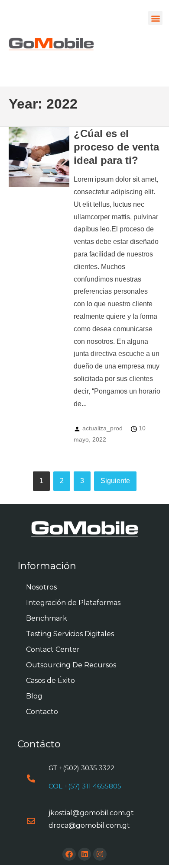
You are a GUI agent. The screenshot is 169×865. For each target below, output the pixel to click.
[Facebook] (69, 854)
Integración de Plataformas (73, 603)
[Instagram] (100, 854)
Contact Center (53, 649)
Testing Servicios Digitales (70, 634)
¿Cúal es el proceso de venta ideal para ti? (116, 147)
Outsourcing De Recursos (71, 665)
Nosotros (41, 587)
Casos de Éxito (50, 680)
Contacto (42, 712)
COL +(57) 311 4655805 (85, 786)
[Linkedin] (84, 854)
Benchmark (46, 618)
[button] (155, 18)
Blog (34, 696)
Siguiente (115, 480)
